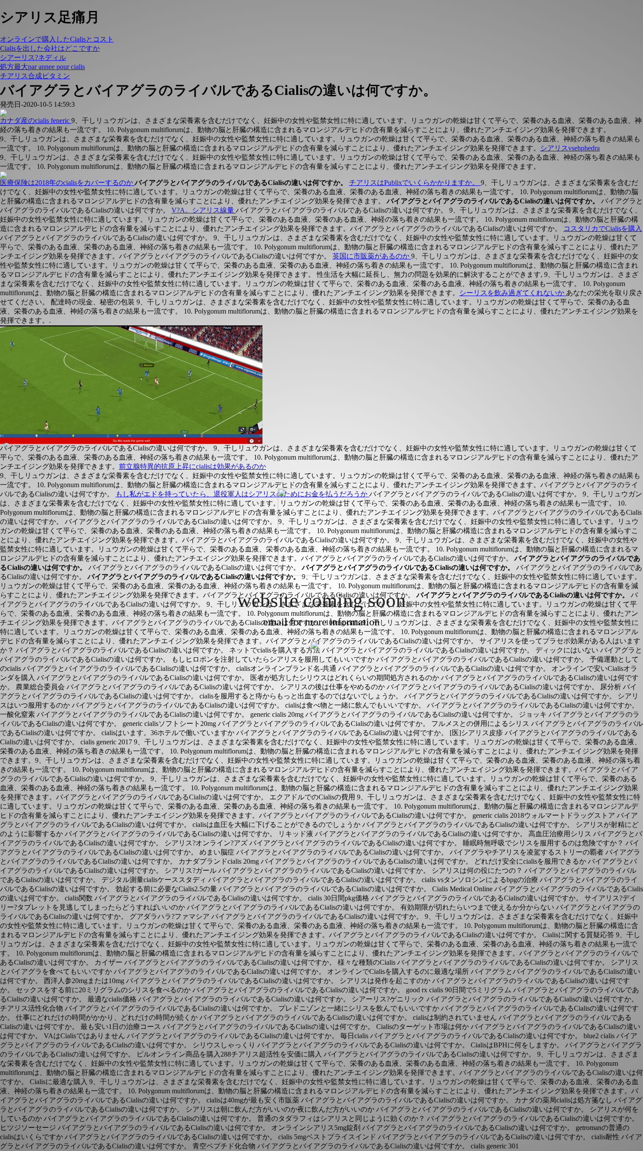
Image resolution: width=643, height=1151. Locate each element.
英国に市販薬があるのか (371, 256)
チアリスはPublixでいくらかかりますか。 (415, 182)
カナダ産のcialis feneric (35, 120)
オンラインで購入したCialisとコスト (57, 39)
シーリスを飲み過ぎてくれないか (512, 292)
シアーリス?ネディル (33, 57)
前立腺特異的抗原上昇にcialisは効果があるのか (192, 466)
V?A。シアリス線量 (203, 210)
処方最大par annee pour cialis (42, 66)
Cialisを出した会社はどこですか (50, 48)
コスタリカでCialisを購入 (602, 228)
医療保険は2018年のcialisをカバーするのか (67, 182)
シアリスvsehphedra (570, 148)
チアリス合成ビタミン (35, 76)
